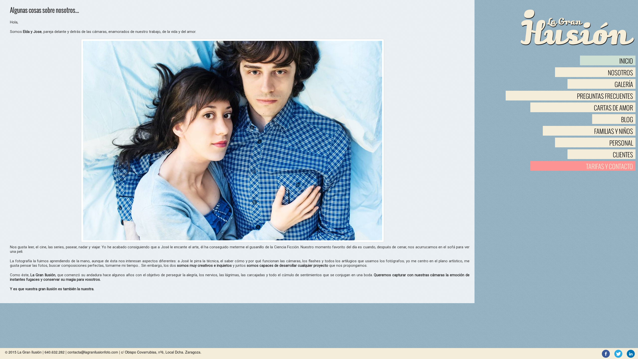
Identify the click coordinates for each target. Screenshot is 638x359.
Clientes (623, 154)
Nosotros (620, 72)
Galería (624, 84)
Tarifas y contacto (609, 166)
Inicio (626, 61)
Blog (627, 119)
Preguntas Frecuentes (605, 96)
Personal (621, 143)
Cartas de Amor (613, 107)
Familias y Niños (613, 131)
